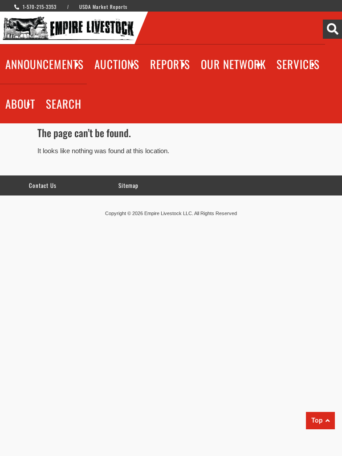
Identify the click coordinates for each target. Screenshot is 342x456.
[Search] (332, 29)
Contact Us (43, 185)
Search (63, 103)
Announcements (44, 64)
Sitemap (128, 185)
